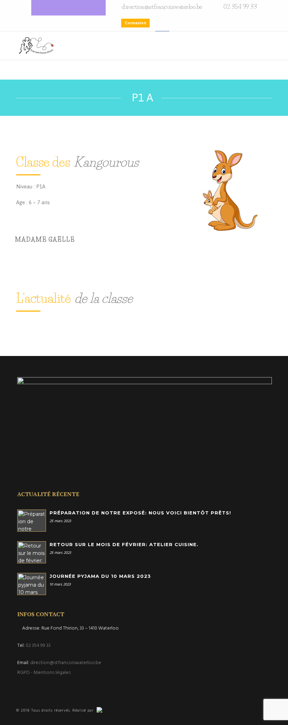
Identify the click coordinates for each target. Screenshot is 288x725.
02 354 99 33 (38, 646)
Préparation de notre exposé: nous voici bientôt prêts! (140, 512)
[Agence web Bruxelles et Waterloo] (106, 710)
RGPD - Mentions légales (44, 673)
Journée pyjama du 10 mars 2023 (100, 576)
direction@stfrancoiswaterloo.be (65, 663)
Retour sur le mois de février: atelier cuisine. (124, 544)
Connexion (135, 23)
